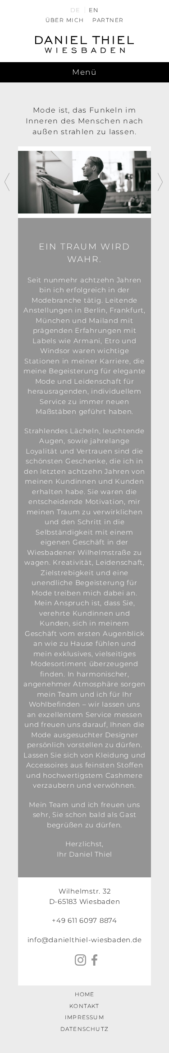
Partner (107, 20)
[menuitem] (75, 9)
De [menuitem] (75, 10)
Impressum (84, 1017)
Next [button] (161, 182)
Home (85, 994)
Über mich (65, 20)
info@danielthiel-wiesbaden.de (84, 939)
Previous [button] (8, 182)
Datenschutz (84, 1029)
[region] (84, 182)
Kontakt (84, 1006)
